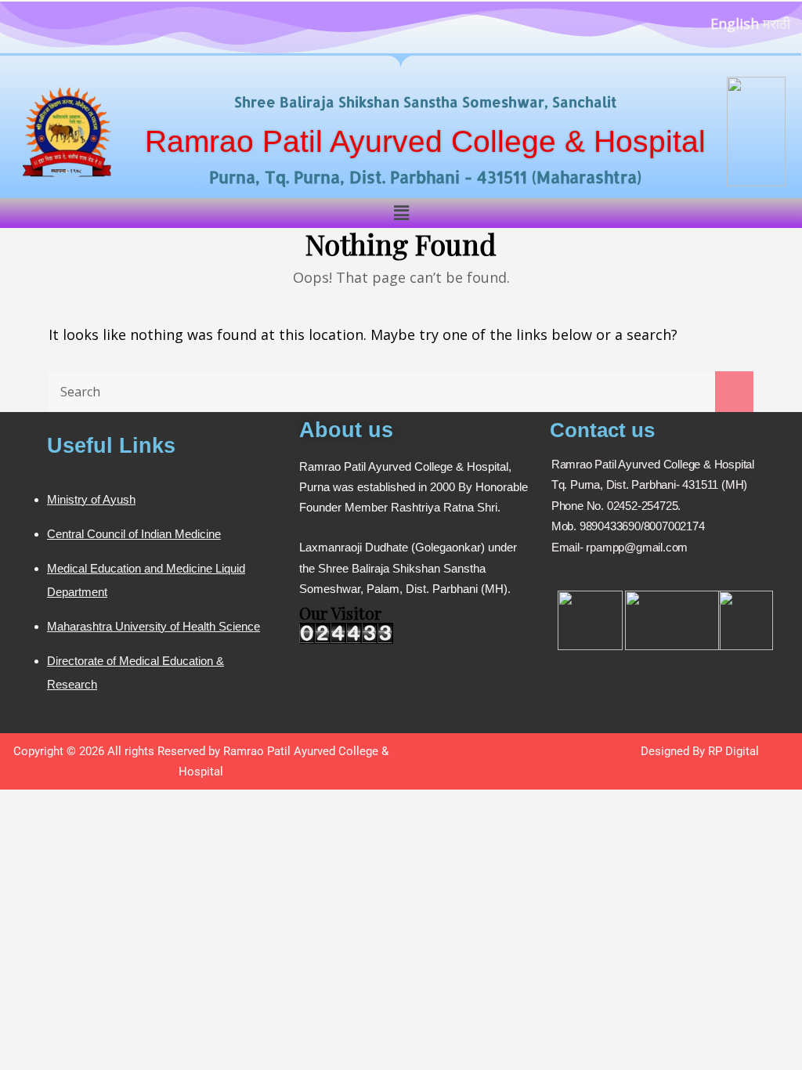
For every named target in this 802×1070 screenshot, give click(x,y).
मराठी (776, 23)
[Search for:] (401, 391)
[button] (401, 212)
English (734, 23)
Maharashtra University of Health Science (153, 626)
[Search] (734, 391)
